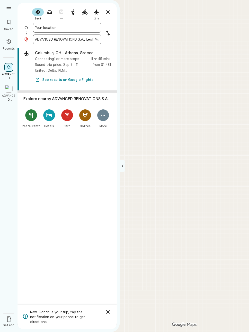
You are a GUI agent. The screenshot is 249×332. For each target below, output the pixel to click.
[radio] (38, 13)
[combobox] (67, 28)
